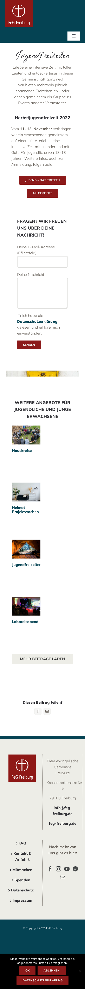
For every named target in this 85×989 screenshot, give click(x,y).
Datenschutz (22, 890)
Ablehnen (52, 970)
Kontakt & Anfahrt (22, 856)
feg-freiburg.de (62, 823)
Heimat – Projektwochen (26, 486)
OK (27, 970)
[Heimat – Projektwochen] (26, 492)
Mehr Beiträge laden (42, 659)
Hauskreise (26, 431)
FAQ (22, 843)
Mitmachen (22, 869)
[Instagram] (58, 868)
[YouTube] (67, 868)
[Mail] (62, 876)
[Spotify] (75, 868)
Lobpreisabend (26, 602)
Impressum (22, 900)
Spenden (22, 880)
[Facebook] (50, 868)
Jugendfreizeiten (26, 545)
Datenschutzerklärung (37, 321)
